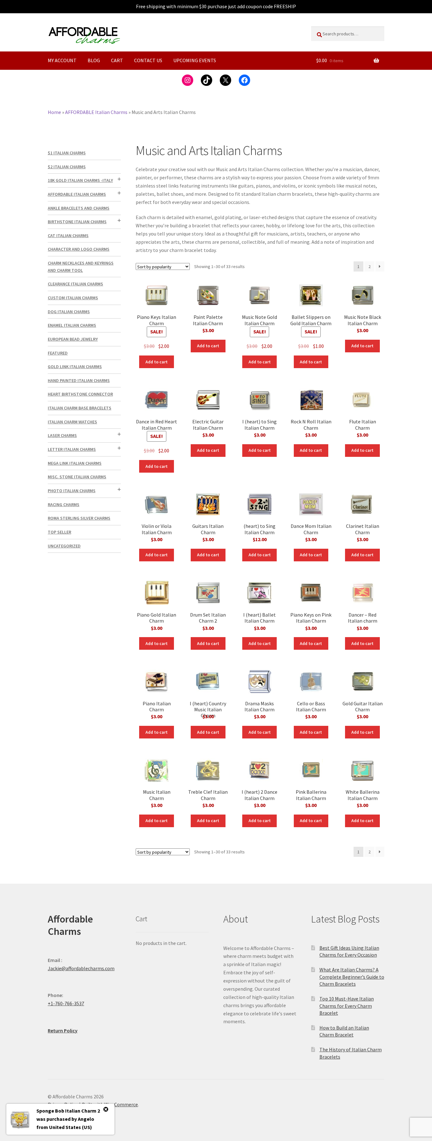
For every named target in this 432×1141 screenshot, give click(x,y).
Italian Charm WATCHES (72, 422)
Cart (117, 60)
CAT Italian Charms (68, 235)
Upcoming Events (194, 60)
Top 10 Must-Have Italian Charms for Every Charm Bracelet (346, 1005)
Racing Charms (63, 504)
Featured (58, 353)
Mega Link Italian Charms (75, 463)
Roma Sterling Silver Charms (79, 518)
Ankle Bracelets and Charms (78, 208)
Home (54, 112)
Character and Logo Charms (78, 249)
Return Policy (62, 1030)
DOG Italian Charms (69, 311)
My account (62, 60)
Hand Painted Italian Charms (79, 380)
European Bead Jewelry (73, 339)
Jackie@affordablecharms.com (81, 968)
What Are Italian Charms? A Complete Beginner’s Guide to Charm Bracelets (351, 976)
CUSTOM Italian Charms (73, 298)
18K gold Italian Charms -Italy (80, 180)
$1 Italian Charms (67, 153)
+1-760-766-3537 (66, 1003)
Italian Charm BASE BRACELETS (79, 408)
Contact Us (148, 60)
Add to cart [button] (156, 362)
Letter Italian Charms (72, 449)
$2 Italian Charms (67, 167)
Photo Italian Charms (72, 490)
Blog (94, 60)
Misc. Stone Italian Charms (77, 477)
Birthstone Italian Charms (77, 221)
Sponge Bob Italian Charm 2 (68, 1111)
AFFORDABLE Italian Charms (96, 112)
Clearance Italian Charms (75, 284)
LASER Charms (62, 435)
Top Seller (59, 532)
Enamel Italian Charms (72, 325)
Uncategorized (64, 546)
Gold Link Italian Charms (75, 366)
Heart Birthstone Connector (80, 394)
